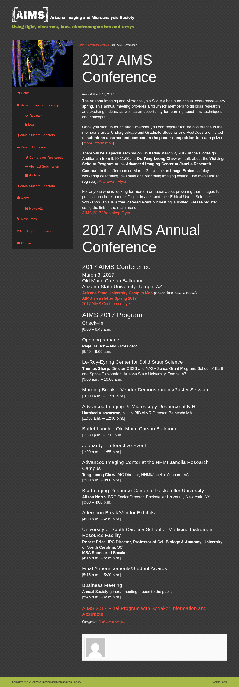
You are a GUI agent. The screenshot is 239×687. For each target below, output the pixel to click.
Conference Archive (97, 44)
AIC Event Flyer (113, 181)
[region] (42, 63)
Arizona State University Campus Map (117, 293)
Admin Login (220, 681)
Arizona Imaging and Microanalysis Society (84, 21)
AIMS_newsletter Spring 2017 (109, 298)
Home (80, 44)
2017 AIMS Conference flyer (106, 303)
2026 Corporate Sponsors (36, 231)
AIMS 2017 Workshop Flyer (106, 213)
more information (98, 143)
